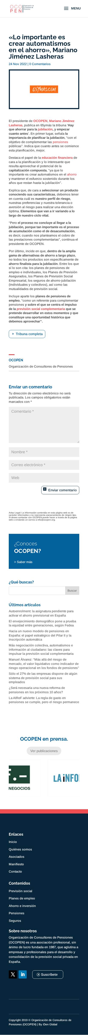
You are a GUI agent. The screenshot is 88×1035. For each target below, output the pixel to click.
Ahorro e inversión (22, 906)
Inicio (13, 842)
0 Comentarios (40, 64)
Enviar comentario (62, 490)
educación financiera (57, 157)
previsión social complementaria (41, 309)
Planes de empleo (22, 898)
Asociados (16, 856)
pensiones (60, 142)
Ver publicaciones (44, 751)
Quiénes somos (20, 849)
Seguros (15, 920)
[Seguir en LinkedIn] (23, 974)
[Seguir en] (13, 984)
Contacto (15, 871)
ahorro (72, 174)
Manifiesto (16, 864)
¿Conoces (25, 543)
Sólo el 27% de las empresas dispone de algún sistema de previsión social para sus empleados (43, 678)
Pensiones (16, 913)
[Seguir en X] (13, 974)
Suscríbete (49, 974)
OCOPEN (40, 121)
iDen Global (50, 1024)
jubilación (45, 129)
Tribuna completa (29, 334)
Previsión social (20, 891)
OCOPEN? (27, 551)
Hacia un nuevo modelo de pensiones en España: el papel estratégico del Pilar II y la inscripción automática (40, 635)
